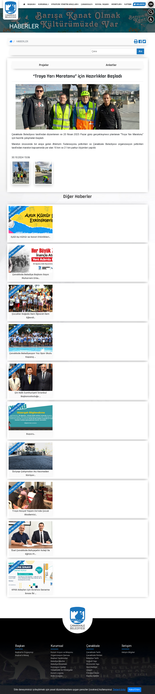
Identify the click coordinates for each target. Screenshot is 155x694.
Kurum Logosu (57, 673)
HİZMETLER (116, 4)
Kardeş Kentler (92, 676)
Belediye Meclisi (58, 661)
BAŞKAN (31, 4)
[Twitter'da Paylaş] (144, 42)
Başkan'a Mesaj (22, 655)
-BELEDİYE (140, 4)
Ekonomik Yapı (92, 664)
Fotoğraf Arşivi (92, 673)
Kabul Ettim (134, 689)
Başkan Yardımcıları (59, 658)
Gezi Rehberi (91, 667)
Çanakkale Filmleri (94, 655)
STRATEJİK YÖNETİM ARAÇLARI (64, 4)
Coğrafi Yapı (91, 661)
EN (150, 4)
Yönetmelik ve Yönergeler (62, 670)
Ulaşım (89, 670)
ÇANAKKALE (86, 4)
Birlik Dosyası (57, 676)
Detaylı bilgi (119, 689)
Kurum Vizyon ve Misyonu (62, 652)
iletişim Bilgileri (128, 652)
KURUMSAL (43, 4)
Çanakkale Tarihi (93, 652)
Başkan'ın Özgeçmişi (24, 652)
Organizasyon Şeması (60, 655)
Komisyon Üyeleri (58, 667)
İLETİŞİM (127, 4)
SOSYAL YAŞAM (101, 4)
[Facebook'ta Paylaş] (140, 42)
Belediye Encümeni (59, 664)
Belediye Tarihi (92, 658)
